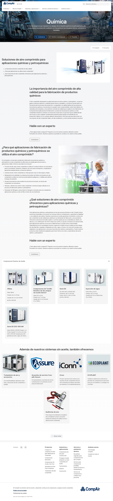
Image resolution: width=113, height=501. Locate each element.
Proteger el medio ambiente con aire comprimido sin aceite (64, 460)
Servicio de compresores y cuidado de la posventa (78, 474)
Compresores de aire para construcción (63, 453)
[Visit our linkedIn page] (21, 447)
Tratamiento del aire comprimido (50, 471)
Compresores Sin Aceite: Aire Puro (49, 463)
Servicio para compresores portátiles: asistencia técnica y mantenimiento (79, 465)
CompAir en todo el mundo (93, 455)
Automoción (62, 471)
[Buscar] (84, 4)
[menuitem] (7, 9)
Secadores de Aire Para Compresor (50, 467)
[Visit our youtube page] (25, 447)
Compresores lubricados (48, 458)
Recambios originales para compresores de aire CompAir (78, 456)
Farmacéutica (63, 466)
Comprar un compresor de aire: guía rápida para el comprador (50, 452)
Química (61, 468)
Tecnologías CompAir (91, 450)
